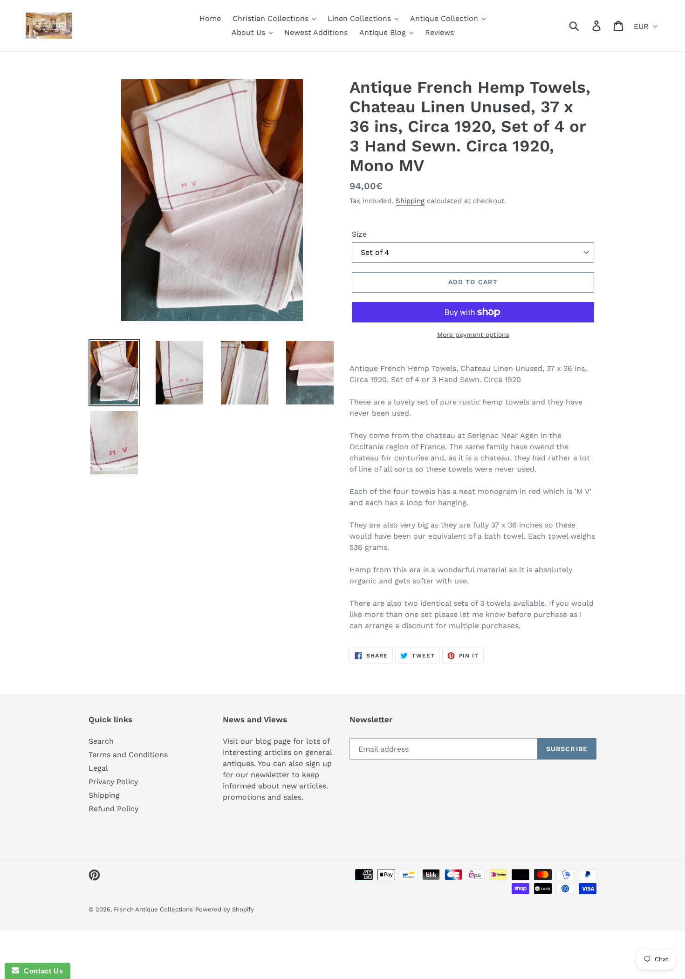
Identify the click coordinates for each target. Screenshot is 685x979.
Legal (98, 768)
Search (101, 741)
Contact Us (41, 971)
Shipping (410, 201)
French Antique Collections (153, 909)
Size (359, 234)
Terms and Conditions (128, 754)
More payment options (473, 334)
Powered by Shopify (224, 909)
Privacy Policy (113, 781)
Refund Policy (113, 808)
